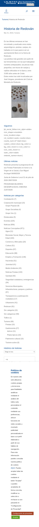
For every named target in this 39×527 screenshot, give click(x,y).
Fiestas (8, 324)
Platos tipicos (12, 335)
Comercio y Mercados (14, 242)
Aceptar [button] (15, 517)
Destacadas (8, 217)
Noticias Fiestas (12, 272)
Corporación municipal (12, 203)
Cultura (8, 245)
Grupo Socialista (12, 209)
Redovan (7, 306)
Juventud (9, 264)
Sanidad (9, 276)
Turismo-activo (11, 342)
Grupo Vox (10, 213)
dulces (9, 331)
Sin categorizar (9, 314)
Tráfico (6, 318)
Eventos (7, 221)
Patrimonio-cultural (13, 339)
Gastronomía (10, 328)
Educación (10, 253)
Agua (8, 231)
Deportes (9, 249)
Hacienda (9, 261)
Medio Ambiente (12, 268)
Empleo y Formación (13, 257)
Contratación (9, 199)
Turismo (17, 33)
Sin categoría (9, 310)
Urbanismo (10, 303)
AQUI (13, 468)
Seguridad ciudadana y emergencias (20, 280)
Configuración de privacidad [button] (22, 513)
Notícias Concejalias (12, 228)
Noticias (7, 225)
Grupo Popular (11, 206)
